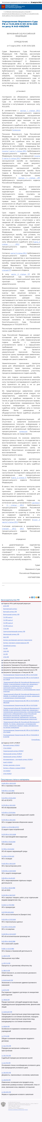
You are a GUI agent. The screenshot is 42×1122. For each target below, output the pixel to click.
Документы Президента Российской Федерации (20, 665)
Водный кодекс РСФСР (11, 745)
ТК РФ (5, 648)
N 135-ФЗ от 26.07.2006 (9, 871)
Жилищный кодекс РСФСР (12, 754)
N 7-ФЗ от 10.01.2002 (8, 849)
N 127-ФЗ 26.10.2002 (8, 912)
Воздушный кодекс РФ (11, 614)
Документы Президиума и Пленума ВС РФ (18, 672)
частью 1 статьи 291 (29, 178)
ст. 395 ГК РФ (6, 970)
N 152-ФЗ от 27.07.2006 (9, 919)
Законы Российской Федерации (14, 662)
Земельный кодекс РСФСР (12, 756)
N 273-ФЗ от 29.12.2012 (8, 805)
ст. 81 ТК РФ (5, 990)
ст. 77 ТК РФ (5, 1036)
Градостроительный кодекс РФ (14, 631)
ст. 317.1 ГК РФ (6, 963)
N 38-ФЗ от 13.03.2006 (8, 841)
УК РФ (5, 654)
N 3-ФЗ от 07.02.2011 (8, 856)
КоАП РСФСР (7, 762)
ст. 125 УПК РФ (6, 1055)
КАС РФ (6, 637)
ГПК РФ (6, 628)
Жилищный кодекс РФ (11, 634)
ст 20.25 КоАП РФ (7, 980)
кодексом (23, 431)
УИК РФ (6, 651)
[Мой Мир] (39, 597)
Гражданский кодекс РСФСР (13, 751)
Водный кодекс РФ (10, 611)
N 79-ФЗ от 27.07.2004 (8, 812)
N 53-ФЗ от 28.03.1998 (8, 941)
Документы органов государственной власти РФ (20, 670)
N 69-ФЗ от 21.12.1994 (8, 790)
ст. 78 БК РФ (5, 999)
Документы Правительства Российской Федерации (21, 667)
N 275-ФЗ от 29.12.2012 (8, 820)
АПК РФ (6, 606)
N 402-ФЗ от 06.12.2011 (8, 863)
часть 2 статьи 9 (19, 478)
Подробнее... (35, 739)
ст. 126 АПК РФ (6, 1072)
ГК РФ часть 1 (8, 617)
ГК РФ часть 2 (8, 620)
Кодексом (16, 130)
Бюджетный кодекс (10, 609)
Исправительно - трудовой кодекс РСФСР (18, 759)
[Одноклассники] (36, 597)
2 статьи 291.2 (15, 505)
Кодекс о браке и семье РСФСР (14, 768)
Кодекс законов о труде (11, 765)
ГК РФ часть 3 (8, 623)
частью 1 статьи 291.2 (30, 111)
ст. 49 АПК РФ (6, 1080)
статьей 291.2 (9, 529)
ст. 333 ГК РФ (6, 956)
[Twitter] (34, 597)
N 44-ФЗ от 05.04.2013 (8, 927)
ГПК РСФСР (7, 748)
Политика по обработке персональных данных (18, 1109)
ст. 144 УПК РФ (6, 1046)
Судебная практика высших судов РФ (16, 660)
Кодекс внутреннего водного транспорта (17, 640)
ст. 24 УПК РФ (6, 1063)
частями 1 (36, 503)
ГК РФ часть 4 (8, 626)
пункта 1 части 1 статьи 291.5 (14, 151)
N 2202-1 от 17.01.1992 (8, 905)
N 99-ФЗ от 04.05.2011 (8, 878)
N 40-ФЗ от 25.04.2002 (9, 798)
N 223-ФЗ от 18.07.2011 (8, 895)
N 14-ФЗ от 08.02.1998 (8, 888)
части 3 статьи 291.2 (18, 253)
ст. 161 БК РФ (5, 1026)
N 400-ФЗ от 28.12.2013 (9, 783)
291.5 (22, 529)
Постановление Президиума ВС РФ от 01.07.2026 (20, 675)
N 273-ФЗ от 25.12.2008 (9, 834)
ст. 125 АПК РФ (6, 1092)
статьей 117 (6, 270)
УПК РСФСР (7, 773)
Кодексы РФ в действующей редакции (16, 603)
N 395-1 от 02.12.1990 (8, 948)
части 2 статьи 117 (20, 274)
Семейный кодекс (9, 645)
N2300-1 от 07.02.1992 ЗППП (10, 827)
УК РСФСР (6, 771)
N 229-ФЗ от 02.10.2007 (9, 934)
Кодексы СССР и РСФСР (11, 743)
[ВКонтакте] (32, 597)
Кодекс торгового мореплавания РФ (16, 643)
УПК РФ (6, 657)
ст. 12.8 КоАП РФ (7, 1012)
